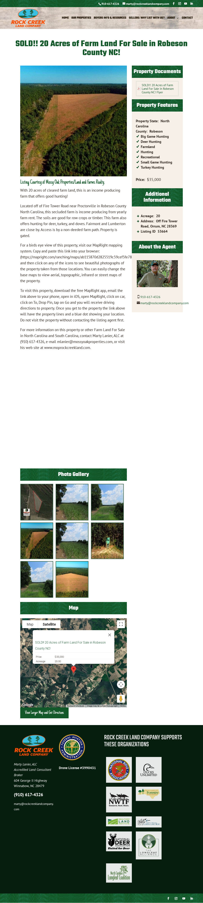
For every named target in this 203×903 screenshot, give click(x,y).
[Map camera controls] (121, 684)
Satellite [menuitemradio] (49, 624)
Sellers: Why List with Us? (147, 18)
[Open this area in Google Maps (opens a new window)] (27, 704)
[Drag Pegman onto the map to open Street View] (121, 699)
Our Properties (81, 18)
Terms (123, 706)
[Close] (109, 635)
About (171, 18)
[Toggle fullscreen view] (121, 624)
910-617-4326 (110, 4)
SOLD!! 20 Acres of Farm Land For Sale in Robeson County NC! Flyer (158, 88)
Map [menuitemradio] (30, 624)
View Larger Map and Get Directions (44, 712)
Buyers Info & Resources (110, 18)
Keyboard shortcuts (75, 706)
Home (65, 18)
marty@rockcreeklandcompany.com (164, 303)
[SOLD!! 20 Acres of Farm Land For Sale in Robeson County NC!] (36, 519)
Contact (187, 18)
